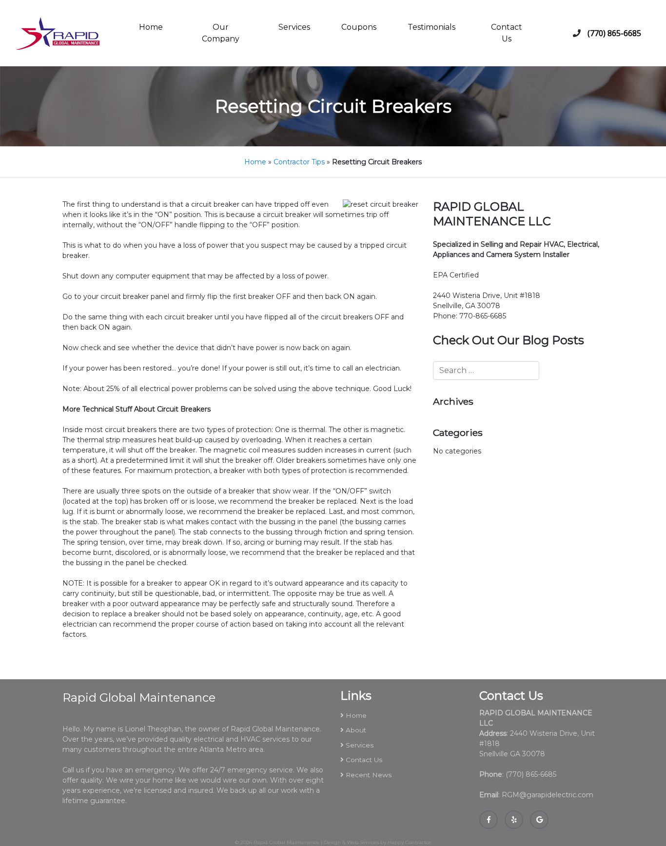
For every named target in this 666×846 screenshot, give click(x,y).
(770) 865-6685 (614, 33)
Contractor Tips (299, 161)
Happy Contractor (409, 842)
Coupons (358, 27)
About (356, 730)
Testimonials (431, 27)
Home (151, 27)
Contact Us (506, 32)
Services (294, 27)
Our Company (220, 32)
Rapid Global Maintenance (286, 842)
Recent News (369, 775)
